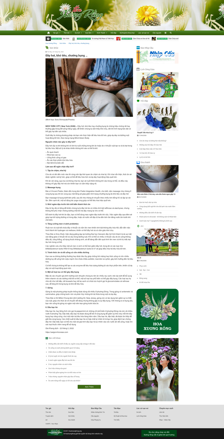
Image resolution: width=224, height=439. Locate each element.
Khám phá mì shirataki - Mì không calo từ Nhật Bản (157, 217)
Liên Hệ (161, 412)
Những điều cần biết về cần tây (150, 212)
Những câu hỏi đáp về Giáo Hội (150, 145)
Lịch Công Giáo (147, 69)
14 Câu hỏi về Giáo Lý (147, 153)
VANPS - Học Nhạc (52, 424)
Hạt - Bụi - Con (144, 270)
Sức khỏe (54, 47)
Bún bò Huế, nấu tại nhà (148, 202)
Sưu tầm (71, 412)
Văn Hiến (51, 39)
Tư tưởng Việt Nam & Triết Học (88, 39)
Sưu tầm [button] (88, 33)
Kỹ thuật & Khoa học (127, 33)
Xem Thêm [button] (89, 387)
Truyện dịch (49, 416)
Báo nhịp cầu (112, 38)
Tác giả (48, 408)
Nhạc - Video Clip (164, 420)
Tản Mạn (117, 408)
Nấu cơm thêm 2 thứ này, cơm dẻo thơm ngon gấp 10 (156, 194)
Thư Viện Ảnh (163, 416)
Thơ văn (48, 412)
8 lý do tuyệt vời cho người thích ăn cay (62, 356)
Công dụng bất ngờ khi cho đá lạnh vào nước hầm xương (156, 207)
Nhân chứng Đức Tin (98, 412)
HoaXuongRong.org (75, 431)
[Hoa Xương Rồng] (48, 33)
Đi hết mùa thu (144, 282)
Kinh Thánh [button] (101, 33)
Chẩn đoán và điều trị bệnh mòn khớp (61, 352)
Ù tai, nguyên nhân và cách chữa (60, 364)
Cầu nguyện (157, 33)
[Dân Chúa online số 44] (139, 38)
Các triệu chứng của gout (57, 368)
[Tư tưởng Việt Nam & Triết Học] (59, 38)
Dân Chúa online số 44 (162, 39)
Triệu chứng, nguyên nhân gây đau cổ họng (63, 376)
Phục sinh (143, 266)
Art (142, 226)
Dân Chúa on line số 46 (126, 39)
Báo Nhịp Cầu (147, 47)
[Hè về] (157, 242)
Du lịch (138, 412)
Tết (140, 274)
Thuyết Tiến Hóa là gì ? (145, 133)
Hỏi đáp (113, 33)
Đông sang (143, 278)
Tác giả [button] (56, 33)
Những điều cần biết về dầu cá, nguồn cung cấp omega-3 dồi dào (71, 344)
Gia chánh (145, 162)
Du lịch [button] (78, 33)
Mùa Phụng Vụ (96, 420)
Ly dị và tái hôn (144, 157)
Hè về (139, 258)
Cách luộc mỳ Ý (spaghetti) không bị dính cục (155, 221)
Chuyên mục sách (69, 38)
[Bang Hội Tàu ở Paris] (174, 38)
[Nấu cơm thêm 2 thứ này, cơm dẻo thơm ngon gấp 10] (157, 178)
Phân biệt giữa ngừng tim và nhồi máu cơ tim (64, 372)
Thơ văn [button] (67, 33)
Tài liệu (116, 412)
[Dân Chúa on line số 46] (104, 38)
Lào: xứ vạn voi (143, 33)
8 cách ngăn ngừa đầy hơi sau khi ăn (61, 360)
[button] (165, 33)
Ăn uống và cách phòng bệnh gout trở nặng (64, 348)
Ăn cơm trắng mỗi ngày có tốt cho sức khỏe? (64, 380)
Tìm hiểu (116, 420)
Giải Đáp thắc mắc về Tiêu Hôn (150, 149)
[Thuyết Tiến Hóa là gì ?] (157, 117)
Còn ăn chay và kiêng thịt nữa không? (152, 141)
